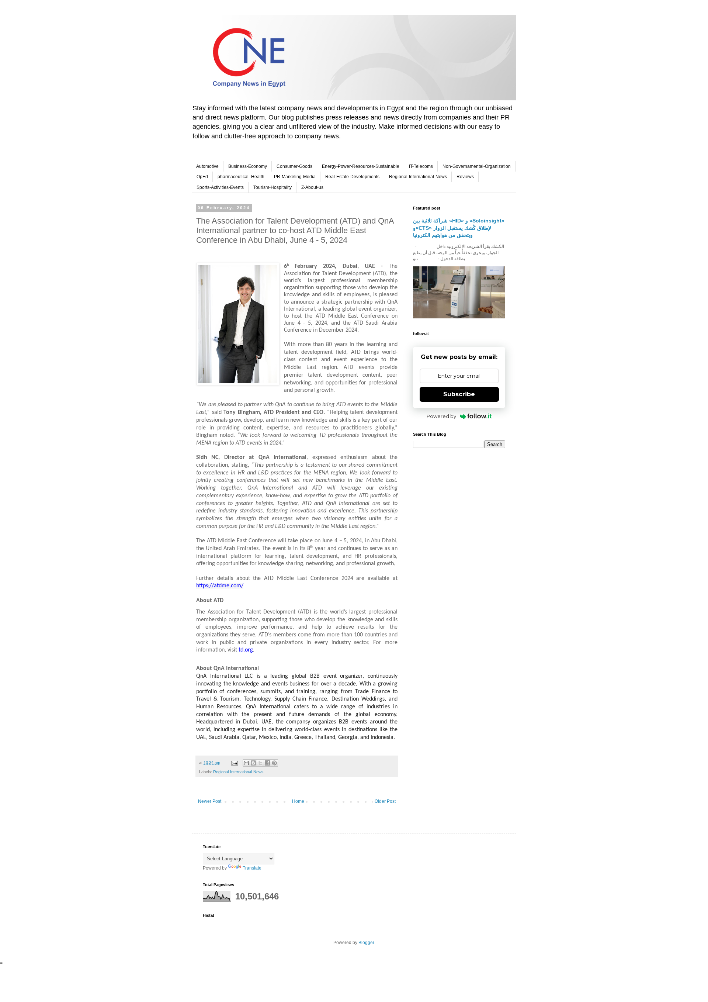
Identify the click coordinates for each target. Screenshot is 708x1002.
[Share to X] (260, 763)
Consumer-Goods (294, 166)
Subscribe (459, 394)
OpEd (202, 176)
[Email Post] (234, 762)
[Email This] (246, 763)
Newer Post (209, 801)
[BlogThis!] (253, 763)
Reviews (465, 176)
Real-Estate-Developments (352, 176)
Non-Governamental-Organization (476, 166)
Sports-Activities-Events (220, 187)
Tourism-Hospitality (272, 187)
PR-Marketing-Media (295, 176)
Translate (252, 868)
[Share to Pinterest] (274, 763)
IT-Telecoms (421, 166)
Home (298, 801)
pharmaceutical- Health (241, 176)
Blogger (366, 942)
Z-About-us (312, 187)
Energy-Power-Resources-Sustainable (360, 166)
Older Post (385, 801)
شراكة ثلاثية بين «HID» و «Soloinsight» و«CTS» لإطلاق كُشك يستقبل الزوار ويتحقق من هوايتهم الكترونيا (458, 228)
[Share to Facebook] (267, 763)
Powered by (441, 416)
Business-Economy (247, 166)
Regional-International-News (418, 176)
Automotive (207, 166)
